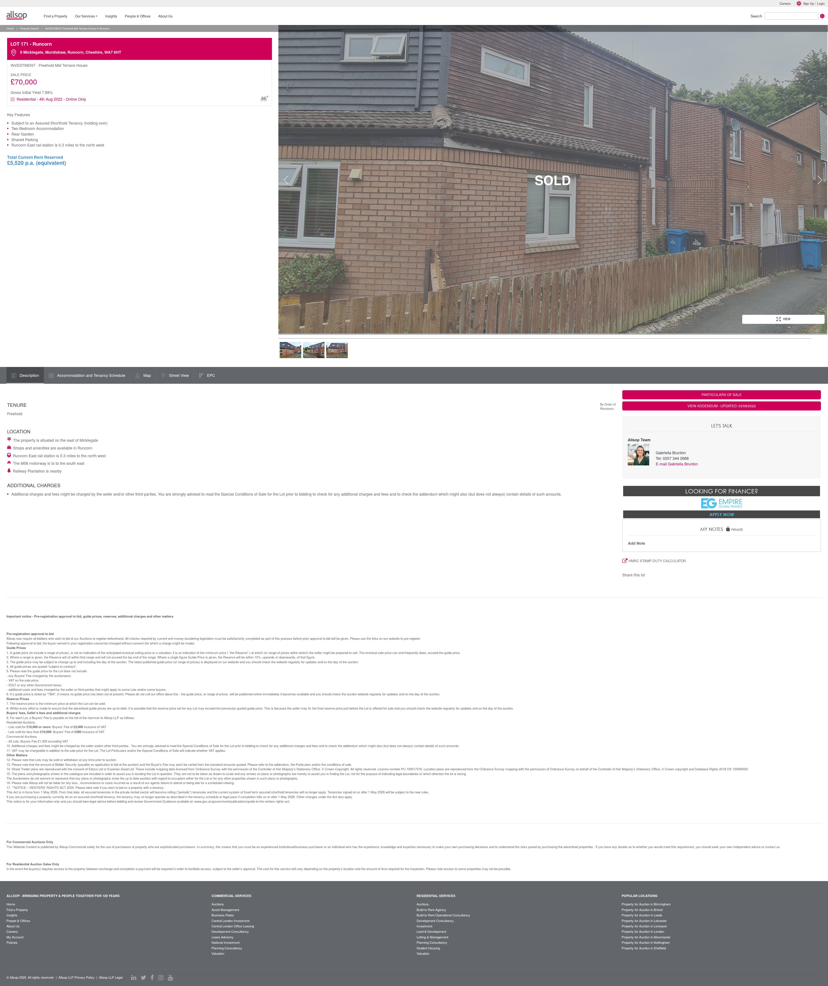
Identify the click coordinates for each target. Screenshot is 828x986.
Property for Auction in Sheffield (644, 948)
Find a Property (17, 909)
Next (819, 179)
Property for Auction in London (643, 931)
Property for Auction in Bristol (642, 909)
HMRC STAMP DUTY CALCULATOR (657, 560)
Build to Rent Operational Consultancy (443, 915)
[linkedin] (133, 978)
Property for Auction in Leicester (644, 920)
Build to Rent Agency (431, 909)
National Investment (226, 942)
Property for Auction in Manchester (646, 937)
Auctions (218, 904)
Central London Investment (230, 920)
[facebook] (152, 978)
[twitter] (143, 978)
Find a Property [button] (55, 16)
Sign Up (808, 3)
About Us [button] (165, 16)
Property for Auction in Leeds (642, 915)
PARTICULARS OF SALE (722, 394)
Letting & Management (432, 937)
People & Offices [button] (138, 16)
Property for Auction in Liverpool (644, 926)
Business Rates (223, 915)
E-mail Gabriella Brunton (677, 463)
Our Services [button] (85, 16)
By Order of (608, 404)
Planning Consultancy (227, 948)
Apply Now (721, 514)
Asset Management (225, 909)
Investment (424, 926)
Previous (285, 179)
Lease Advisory (223, 937)
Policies (11, 942)
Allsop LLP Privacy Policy (76, 977)
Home (10, 904)
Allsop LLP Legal (110, 977)
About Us (13, 926)
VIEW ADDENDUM (721, 405)
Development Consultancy (230, 931)
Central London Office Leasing (233, 926)
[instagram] (161, 978)
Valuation (218, 953)
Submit (822, 16)
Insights (11, 915)
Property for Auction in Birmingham (646, 904)
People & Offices (18, 920)
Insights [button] (111, 16)
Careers (785, 3)
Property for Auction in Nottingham (646, 942)
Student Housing (428, 948)
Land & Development (431, 931)
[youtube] (170, 978)
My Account (15, 937)
